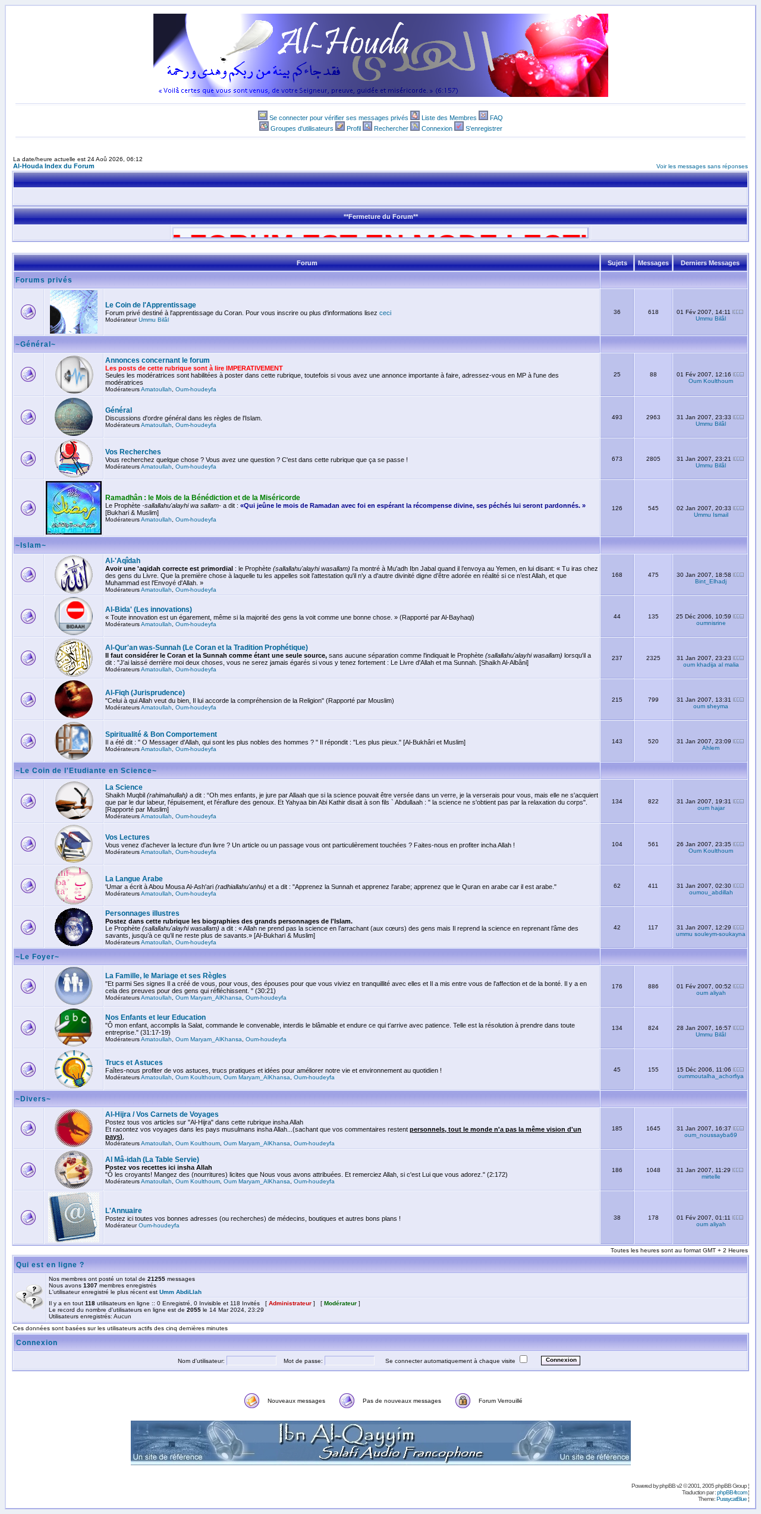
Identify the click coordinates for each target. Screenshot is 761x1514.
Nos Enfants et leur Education (155, 1017)
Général (118, 410)
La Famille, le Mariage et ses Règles (166, 976)
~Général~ (35, 344)
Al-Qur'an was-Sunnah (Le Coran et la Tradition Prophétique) (206, 647)
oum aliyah (711, 993)
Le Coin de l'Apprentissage (150, 305)
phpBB (667, 1485)
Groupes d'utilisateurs (302, 128)
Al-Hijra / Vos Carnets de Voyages (162, 1114)
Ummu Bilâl (154, 319)
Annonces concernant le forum (157, 360)
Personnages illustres (142, 913)
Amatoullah (156, 389)
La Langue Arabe (134, 879)
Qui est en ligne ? (50, 1265)
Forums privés (44, 280)
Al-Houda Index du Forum (54, 165)
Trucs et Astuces (134, 1062)
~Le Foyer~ (37, 957)
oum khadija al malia (711, 664)
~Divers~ (33, 1099)
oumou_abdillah (711, 892)
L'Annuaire (123, 1211)
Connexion (437, 128)
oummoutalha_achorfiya (711, 1076)
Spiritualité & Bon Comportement (161, 734)
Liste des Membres (449, 117)
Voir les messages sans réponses (702, 166)
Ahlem (710, 748)
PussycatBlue (731, 1499)
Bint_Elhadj (711, 581)
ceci (385, 312)
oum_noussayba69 (710, 1135)
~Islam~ (30, 545)
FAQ (496, 117)
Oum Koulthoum (710, 381)
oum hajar (711, 808)
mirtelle (711, 1176)
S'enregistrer (484, 128)
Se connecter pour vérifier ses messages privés (338, 117)
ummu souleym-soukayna (711, 934)
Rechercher (391, 128)
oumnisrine (711, 623)
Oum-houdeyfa (195, 389)
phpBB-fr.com (732, 1492)
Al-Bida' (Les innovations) (148, 609)
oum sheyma (710, 706)
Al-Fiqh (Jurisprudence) (145, 693)
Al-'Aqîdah (122, 561)
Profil (354, 128)
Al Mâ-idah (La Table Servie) (152, 1159)
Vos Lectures (127, 837)
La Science (124, 787)
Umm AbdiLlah (180, 1292)
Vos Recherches (133, 452)
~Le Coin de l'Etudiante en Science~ (86, 771)
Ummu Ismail (711, 514)
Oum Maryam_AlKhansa (208, 997)
